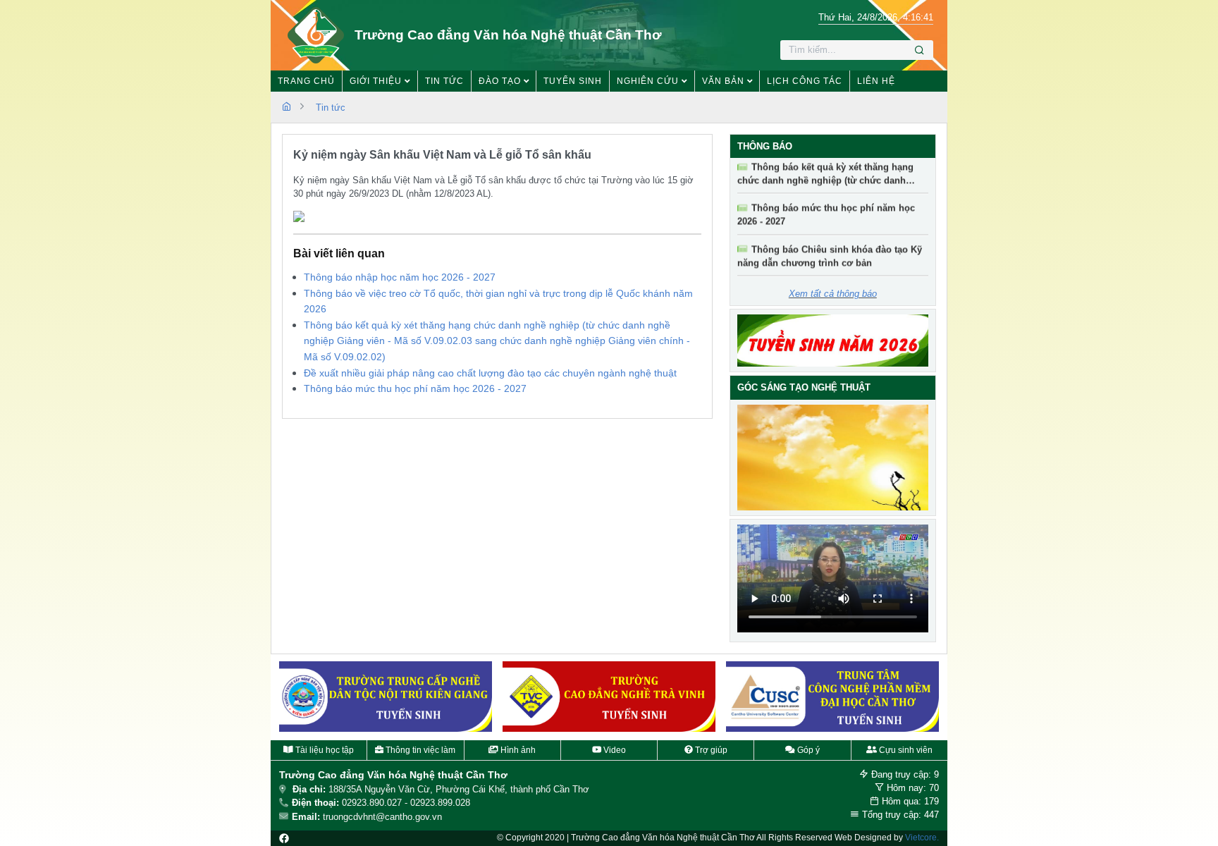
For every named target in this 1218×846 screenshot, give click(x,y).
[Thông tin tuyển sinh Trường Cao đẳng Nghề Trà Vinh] (609, 696)
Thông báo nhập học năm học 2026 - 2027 (400, 277)
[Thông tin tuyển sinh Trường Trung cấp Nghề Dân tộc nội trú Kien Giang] (385, 696)
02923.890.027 (372, 802)
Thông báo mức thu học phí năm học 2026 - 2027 (415, 388)
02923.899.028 (440, 802)
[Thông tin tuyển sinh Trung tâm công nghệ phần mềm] (832, 696)
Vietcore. (922, 837)
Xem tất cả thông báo (833, 293)
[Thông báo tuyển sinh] (833, 340)
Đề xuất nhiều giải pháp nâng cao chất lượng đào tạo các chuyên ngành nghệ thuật (490, 373)
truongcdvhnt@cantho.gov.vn (382, 816)
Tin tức (330, 107)
